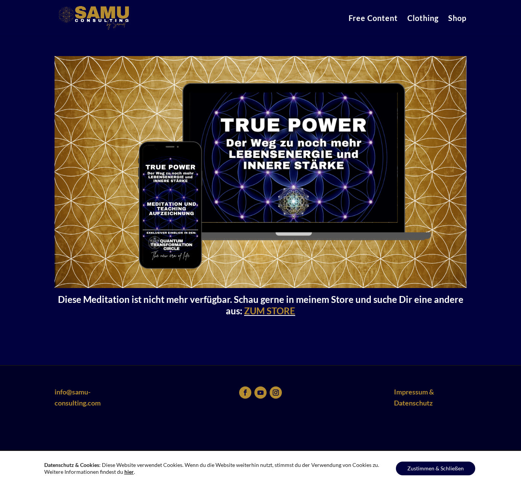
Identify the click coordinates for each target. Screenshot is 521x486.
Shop (457, 19)
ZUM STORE (269, 310)
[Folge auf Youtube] (260, 392)
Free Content (373, 19)
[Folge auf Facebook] (245, 392)
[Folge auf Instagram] (276, 392)
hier (129, 471)
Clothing (423, 19)
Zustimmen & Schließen (435, 468)
